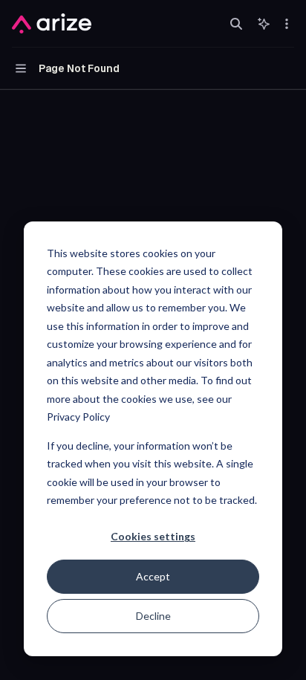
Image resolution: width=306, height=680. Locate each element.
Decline (153, 615)
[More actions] (286, 23)
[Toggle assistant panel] (263, 23)
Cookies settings (153, 536)
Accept (153, 576)
